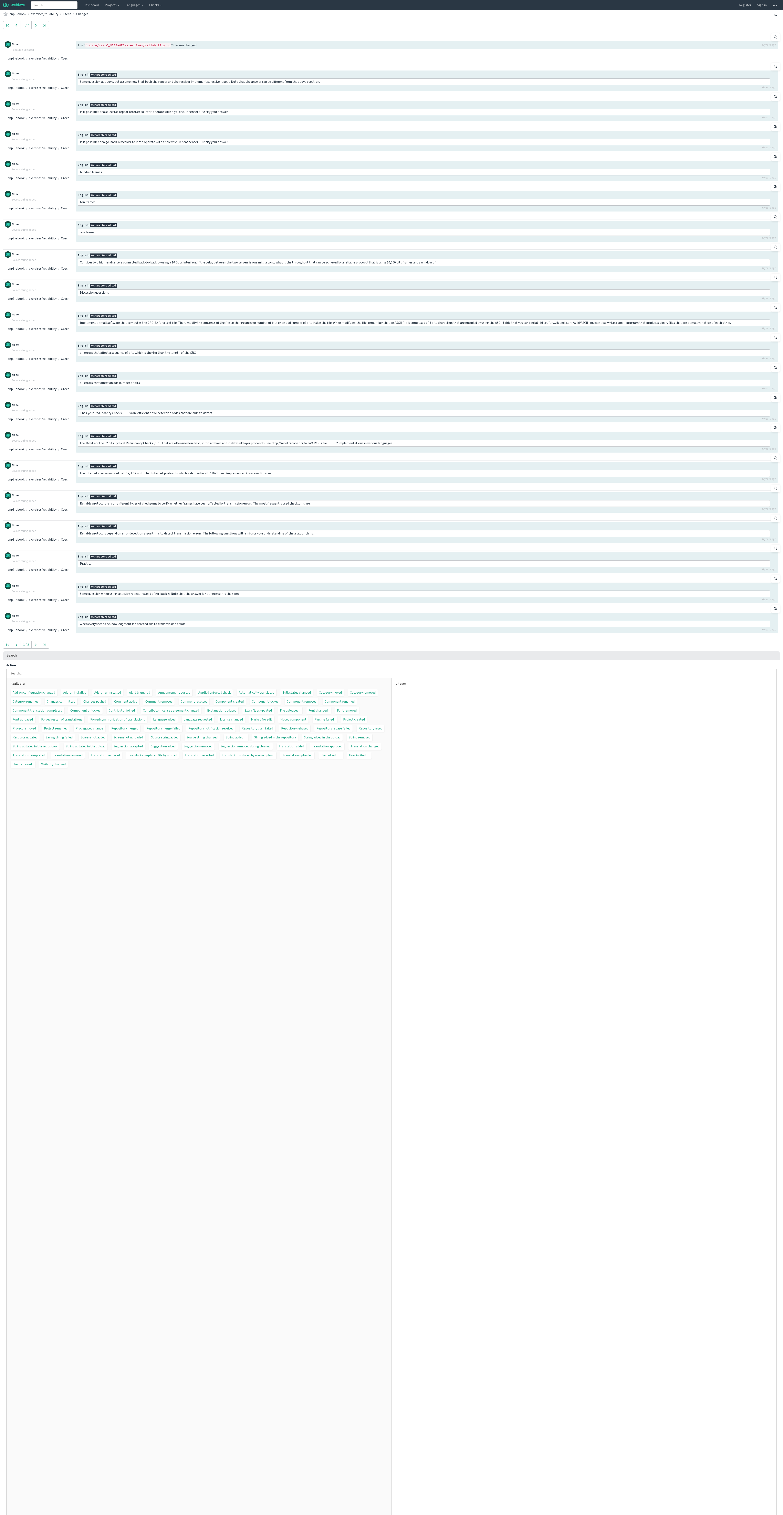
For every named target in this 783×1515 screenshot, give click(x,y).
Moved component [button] (293, 719)
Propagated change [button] (89, 728)
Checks (154, 5)
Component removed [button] (301, 701)
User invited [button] (357, 755)
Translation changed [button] (365, 746)
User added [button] (328, 755)
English (97, 74)
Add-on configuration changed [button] (34, 692)
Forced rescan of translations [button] (61, 719)
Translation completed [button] (29, 755)
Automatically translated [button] (256, 692)
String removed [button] (359, 737)
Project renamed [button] (55, 728)
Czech (67, 14)
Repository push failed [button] (257, 728)
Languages (133, 5)
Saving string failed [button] (59, 737)
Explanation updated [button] (221, 710)
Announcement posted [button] (174, 692)
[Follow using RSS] (775, 14)
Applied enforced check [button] (214, 692)
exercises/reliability (44, 14)
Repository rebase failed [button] (333, 728)
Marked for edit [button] (261, 719)
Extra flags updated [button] (258, 710)
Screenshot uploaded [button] (128, 737)
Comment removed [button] (159, 701)
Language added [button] (164, 719)
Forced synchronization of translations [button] (117, 719)
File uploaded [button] (289, 710)
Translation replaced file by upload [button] (152, 755)
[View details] (775, 37)
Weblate (18, 5)
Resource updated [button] (25, 737)
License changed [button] (231, 719)
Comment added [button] (125, 701)
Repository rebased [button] (294, 728)
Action (11, 665)
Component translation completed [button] (37, 710)
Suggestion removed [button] (198, 746)
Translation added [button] (291, 746)
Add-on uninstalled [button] (107, 692)
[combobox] (54, 5)
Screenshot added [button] (93, 737)
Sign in (762, 5)
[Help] (775, 5)
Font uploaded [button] (23, 719)
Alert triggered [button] (139, 692)
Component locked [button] (265, 701)
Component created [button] (230, 701)
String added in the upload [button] (322, 737)
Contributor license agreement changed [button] (171, 710)
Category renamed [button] (26, 701)
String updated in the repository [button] (35, 746)
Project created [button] (354, 719)
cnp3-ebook (18, 14)
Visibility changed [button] (53, 764)
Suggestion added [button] (163, 746)
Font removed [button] (347, 710)
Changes (82, 14)
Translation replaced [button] (105, 755)
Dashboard (91, 5)
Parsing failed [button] (324, 719)
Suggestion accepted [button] (128, 746)
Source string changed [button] (202, 737)
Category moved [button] (330, 692)
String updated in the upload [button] (85, 746)
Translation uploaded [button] (297, 755)
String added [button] (234, 737)
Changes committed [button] (61, 701)
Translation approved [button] (327, 746)
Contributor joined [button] (122, 710)
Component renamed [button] (340, 701)
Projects (111, 5)
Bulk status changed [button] (296, 692)
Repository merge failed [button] (163, 728)
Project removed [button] (24, 728)
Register (745, 5)
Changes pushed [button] (94, 701)
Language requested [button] (198, 719)
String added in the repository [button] (275, 737)
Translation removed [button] (68, 755)
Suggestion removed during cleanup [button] (246, 746)
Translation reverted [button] (199, 755)
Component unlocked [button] (85, 710)
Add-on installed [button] (74, 692)
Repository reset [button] (370, 728)
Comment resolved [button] (194, 701)
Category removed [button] (363, 692)
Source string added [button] (164, 737)
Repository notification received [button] (210, 728)
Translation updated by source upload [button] (248, 755)
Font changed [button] (318, 710)
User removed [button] (22, 764)
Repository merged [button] (124, 728)
